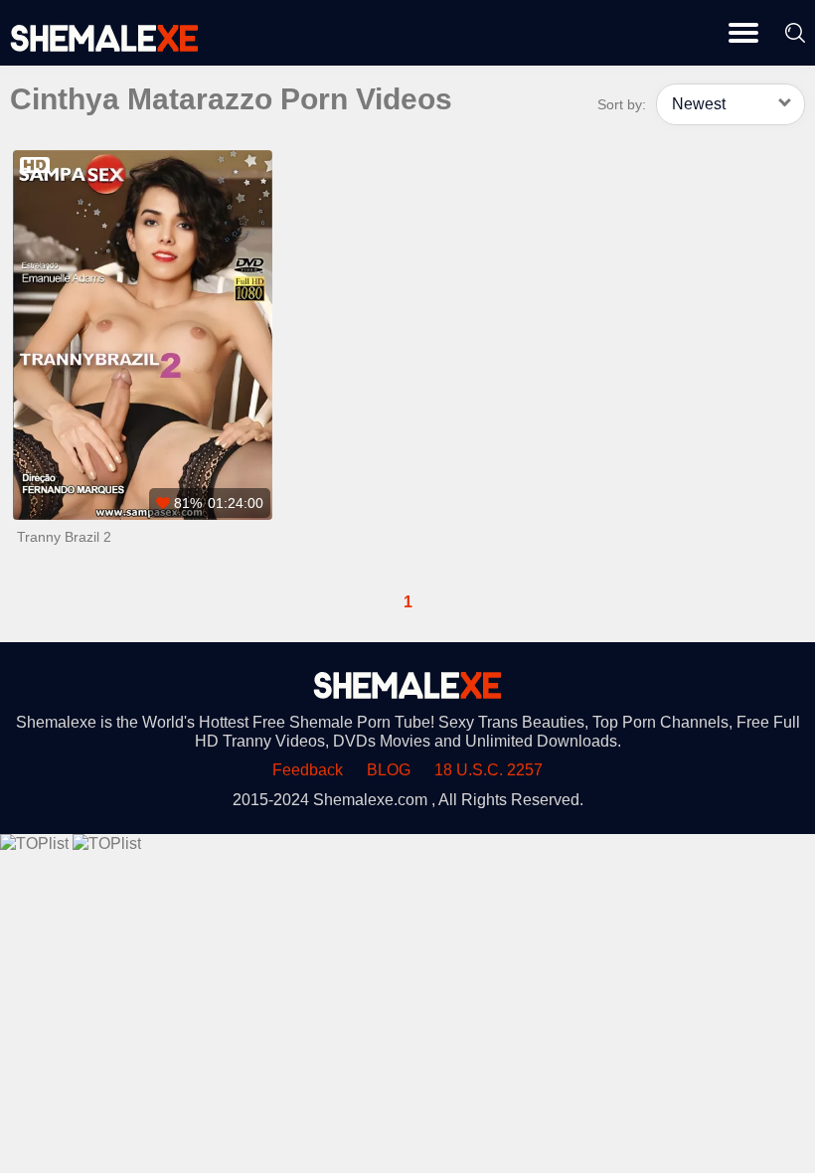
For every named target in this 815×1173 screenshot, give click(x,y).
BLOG (388, 769)
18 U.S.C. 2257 (488, 769)
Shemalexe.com (370, 799)
